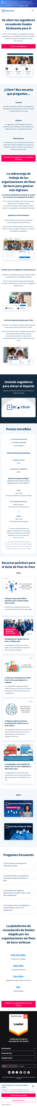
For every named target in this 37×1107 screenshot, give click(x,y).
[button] (18, 819)
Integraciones (6, 1058)
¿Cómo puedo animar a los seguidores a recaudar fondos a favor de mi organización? (16, 907)
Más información (18, 538)
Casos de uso (6, 1053)
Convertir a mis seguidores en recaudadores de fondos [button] (18, 158)
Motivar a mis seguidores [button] (18, 46)
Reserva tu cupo (23, 5)
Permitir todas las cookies (18, 1095)
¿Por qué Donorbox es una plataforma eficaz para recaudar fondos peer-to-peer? (16, 878)
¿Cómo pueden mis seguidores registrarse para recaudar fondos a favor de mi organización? (17, 892)
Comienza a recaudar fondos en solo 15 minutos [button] (18, 1004)
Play (18, 407)
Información (6, 1048)
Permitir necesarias (18, 1100)
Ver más (33, 1092)
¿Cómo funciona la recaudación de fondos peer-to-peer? (14, 864)
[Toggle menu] (33, 11)
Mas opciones (6, 1104)
